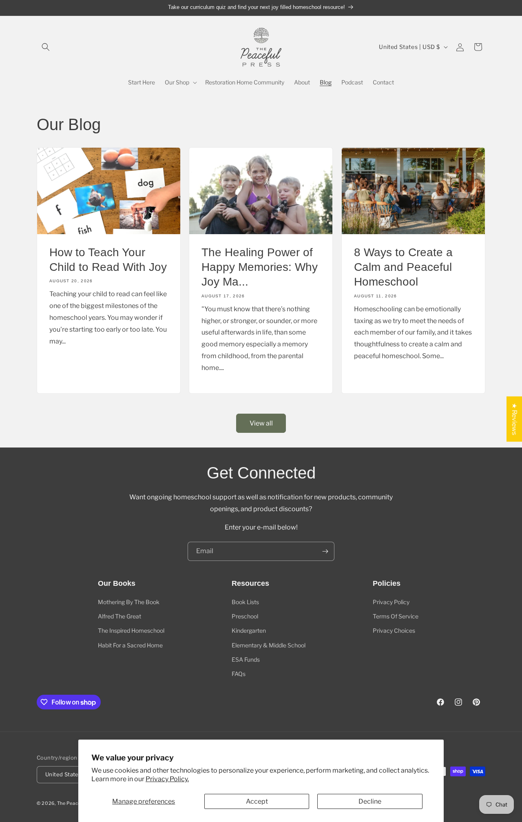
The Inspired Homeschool (131, 630)
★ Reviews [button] (514, 419)
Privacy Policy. (167, 779)
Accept (257, 801)
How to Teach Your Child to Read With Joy (108, 259)
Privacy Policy (391, 601)
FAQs (239, 673)
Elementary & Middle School (268, 645)
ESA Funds (246, 659)
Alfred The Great (119, 616)
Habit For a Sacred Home (130, 645)
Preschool (245, 616)
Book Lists (245, 601)
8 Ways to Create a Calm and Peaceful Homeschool (403, 267)
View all (261, 423)
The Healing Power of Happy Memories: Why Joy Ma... (259, 267)
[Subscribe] (325, 551)
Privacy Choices (394, 630)
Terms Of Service (395, 616)
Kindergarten (249, 630)
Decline (369, 801)
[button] (46, 47)
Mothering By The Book (128, 601)
